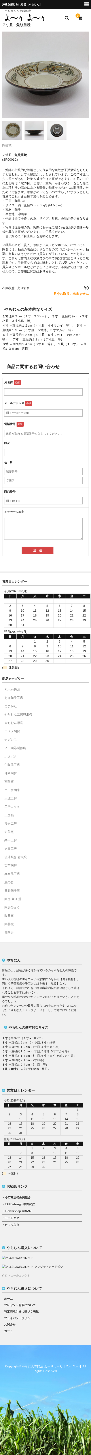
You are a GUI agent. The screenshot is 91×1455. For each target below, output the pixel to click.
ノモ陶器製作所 (15, 748)
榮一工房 (10, 840)
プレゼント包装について (20, 1305)
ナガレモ (10, 739)
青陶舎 (9, 932)
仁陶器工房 (12, 765)
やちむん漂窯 (13, 723)
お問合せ (10, 1324)
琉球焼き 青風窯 (15, 857)
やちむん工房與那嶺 (18, 714)
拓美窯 (9, 832)
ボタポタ (10, 756)
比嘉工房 (10, 848)
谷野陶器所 (12, 890)
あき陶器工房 (13, 697)
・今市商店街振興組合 (16, 1197)
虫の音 (9, 882)
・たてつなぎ (10, 1224)
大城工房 (10, 798)
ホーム (8, 1298)
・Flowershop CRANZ (17, 1211)
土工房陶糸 (12, 790)
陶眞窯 (9, 915)
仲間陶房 (10, 773)
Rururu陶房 (12, 689)
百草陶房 (10, 865)
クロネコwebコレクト (16, 1275)
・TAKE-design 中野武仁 (18, 1204)
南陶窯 (9, 781)
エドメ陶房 (12, 731)
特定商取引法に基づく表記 (21, 1311)
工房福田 (10, 815)
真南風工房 (12, 874)
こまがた (10, 706)
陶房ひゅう (12, 907)
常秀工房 (10, 823)
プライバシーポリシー (18, 1318)
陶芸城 (6, 145)
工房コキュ (12, 806)
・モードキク (10, 1218)
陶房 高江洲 (12, 899)
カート (8, 1331)
